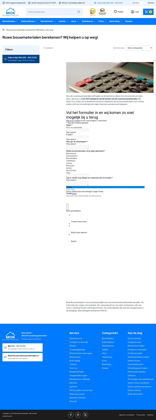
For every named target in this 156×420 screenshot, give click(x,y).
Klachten (73, 383)
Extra (101, 21)
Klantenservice (75, 338)
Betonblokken (8, 21)
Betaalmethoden (76, 371)
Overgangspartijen (77, 349)
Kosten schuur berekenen (138, 383)
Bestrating (114, 21)
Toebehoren (87, 21)
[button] (20, 59)
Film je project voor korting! (80, 390)
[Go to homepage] (10, 12)
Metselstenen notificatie (79, 379)
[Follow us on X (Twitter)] (85, 414)
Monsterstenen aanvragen (80, 353)
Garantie (73, 386)
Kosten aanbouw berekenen (139, 386)
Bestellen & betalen (77, 397)
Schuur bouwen (134, 338)
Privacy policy (140, 415)
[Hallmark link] (102, 12)
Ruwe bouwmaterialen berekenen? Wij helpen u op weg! (29, 30)
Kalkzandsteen (28, 21)
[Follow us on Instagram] (78, 414)
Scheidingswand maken (138, 368)
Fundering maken (135, 353)
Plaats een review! (76, 394)
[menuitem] (80, 338)
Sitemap (73, 401)
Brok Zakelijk (74, 360)
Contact (73, 364)
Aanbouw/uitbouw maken (138, 357)
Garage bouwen (134, 342)
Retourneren (74, 357)
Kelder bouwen (134, 360)
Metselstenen (46, 21)
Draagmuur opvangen (137, 349)
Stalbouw (132, 375)
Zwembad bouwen (135, 364)
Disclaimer (150, 415)
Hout (73, 21)
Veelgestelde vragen (78, 375)
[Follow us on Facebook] (70, 414)
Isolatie (62, 21)
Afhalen (72, 346)
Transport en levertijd (78, 342)
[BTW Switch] (143, 3)
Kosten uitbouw (134, 390)
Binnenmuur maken (136, 346)
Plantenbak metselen (137, 371)
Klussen (128, 21)
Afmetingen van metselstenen (141, 379)
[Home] (3, 29)
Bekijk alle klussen (135, 394)
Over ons (73, 368)
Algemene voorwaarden (127, 415)
